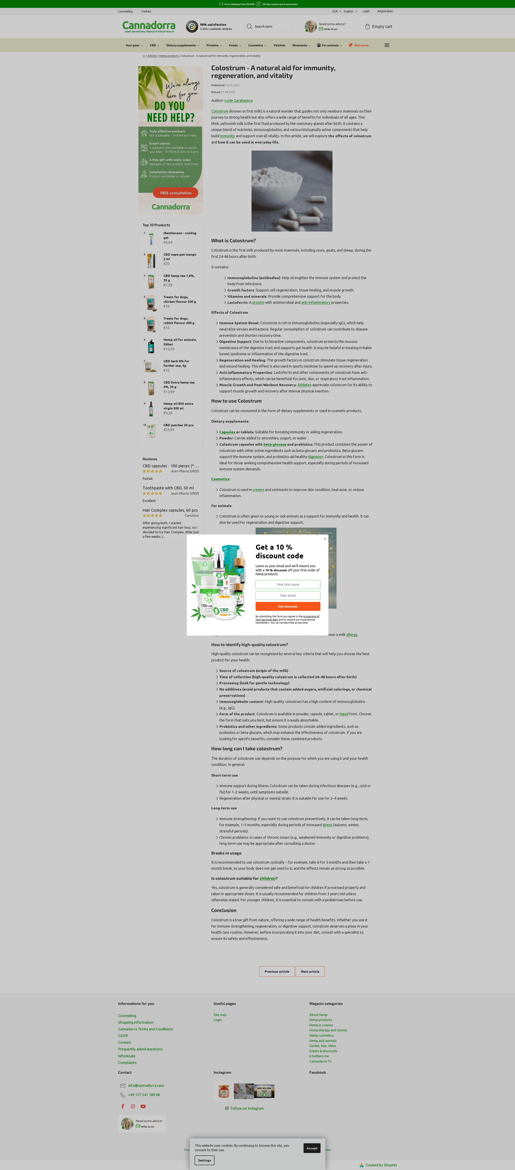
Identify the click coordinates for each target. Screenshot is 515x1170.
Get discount (288, 606)
